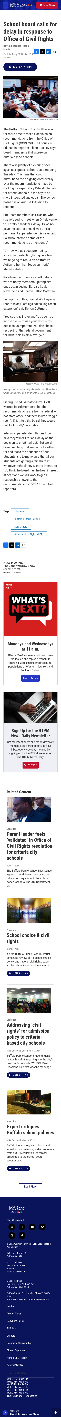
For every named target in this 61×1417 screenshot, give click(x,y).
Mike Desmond (14, 1050)
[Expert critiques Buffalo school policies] (29, 1102)
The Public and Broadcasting (22, 1396)
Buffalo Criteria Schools (27, 519)
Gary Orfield (20, 526)
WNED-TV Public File (17, 1379)
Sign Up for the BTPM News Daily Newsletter (30, 733)
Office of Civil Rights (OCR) (28, 534)
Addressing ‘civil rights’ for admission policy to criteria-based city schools (28, 1034)
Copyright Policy (15, 1321)
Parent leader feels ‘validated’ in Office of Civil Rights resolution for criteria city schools (29, 846)
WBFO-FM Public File (17, 1387)
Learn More (30, 678)
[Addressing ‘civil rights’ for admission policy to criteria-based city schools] (29, 1000)
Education (19, 511)
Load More (30, 1186)
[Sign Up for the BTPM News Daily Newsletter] (30, 707)
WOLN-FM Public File (17, 1390)
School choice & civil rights (28, 938)
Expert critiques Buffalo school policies (30, 1130)
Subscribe (30, 765)
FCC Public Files (15, 1364)
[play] (5, 1412)
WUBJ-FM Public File (17, 1392)
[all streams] (56, 1412)
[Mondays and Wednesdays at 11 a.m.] (30, 609)
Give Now (49, 5)
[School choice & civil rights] (29, 910)
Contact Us (12, 1306)
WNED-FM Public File (17, 1381)
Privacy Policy (14, 1313)
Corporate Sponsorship (19, 1343)
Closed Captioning (16, 1350)
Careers (11, 1336)
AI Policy (11, 1328)
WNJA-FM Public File (17, 1384)
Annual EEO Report (17, 1358)
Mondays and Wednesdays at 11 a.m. (31, 646)
